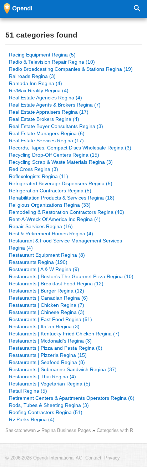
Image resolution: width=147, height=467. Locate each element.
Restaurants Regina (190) (38, 262)
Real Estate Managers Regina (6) (47, 133)
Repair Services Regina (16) (41, 226)
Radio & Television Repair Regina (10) (52, 62)
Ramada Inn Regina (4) (35, 83)
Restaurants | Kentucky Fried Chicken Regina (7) (64, 333)
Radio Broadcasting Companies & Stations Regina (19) (71, 69)
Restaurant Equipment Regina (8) (47, 255)
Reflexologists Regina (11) (38, 176)
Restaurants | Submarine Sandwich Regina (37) (63, 369)
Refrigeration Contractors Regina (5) (50, 190)
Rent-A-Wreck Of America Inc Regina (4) (55, 219)
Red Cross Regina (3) (33, 169)
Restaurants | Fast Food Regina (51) (50, 319)
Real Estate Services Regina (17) (46, 140)
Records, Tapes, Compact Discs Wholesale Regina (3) (70, 148)
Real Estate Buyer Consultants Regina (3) (56, 126)
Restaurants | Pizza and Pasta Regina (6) (55, 348)
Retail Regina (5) (28, 391)
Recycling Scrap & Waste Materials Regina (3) (61, 162)
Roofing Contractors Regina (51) (45, 412)
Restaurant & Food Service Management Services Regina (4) (65, 244)
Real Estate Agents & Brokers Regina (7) (55, 105)
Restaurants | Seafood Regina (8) (47, 362)
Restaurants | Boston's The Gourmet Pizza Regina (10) (71, 276)
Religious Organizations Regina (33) (50, 205)
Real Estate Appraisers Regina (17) (48, 112)
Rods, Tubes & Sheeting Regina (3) (49, 405)
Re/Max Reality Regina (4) (39, 90)
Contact (93, 458)
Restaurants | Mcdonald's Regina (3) (50, 341)
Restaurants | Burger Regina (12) (46, 291)
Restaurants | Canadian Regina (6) (48, 298)
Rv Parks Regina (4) (32, 419)
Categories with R (115, 430)
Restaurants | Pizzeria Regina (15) (48, 355)
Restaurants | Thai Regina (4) (42, 376)
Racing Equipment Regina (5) (42, 55)
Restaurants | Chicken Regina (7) (46, 305)
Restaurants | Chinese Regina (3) (47, 312)
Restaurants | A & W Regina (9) (44, 269)
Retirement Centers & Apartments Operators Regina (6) (72, 398)
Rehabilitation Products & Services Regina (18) (62, 198)
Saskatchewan (20, 430)
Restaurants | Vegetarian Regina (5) (49, 384)
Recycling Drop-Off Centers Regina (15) (54, 155)
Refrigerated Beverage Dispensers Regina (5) (60, 183)
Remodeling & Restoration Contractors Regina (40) (66, 212)
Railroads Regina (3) (32, 76)
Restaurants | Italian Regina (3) (44, 326)
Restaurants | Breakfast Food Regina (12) (56, 283)
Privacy (112, 458)
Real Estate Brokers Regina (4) (44, 119)
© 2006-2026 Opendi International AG (43, 458)
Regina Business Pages (66, 430)
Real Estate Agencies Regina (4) (45, 97)
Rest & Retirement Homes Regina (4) (51, 233)
